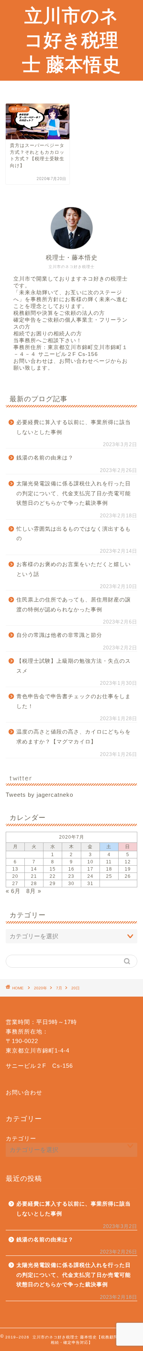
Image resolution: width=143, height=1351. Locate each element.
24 (90, 876)
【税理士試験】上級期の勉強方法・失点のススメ (73, 666)
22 (53, 876)
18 (109, 869)
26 (128, 876)
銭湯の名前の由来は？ (45, 458)
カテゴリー (21, 1138)
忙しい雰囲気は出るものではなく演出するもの (73, 534)
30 (71, 883)
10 (90, 862)
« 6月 (13, 891)
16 (71, 869)
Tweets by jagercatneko (39, 794)
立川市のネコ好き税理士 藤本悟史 (71, 39)
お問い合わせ (24, 1092)
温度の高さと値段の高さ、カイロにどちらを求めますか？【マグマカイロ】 (73, 737)
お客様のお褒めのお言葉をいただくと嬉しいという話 (73, 569)
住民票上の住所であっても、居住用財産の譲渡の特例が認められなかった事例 (73, 604)
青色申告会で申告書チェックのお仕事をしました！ (73, 701)
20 (15, 876)
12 (128, 862)
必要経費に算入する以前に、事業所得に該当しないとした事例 (73, 427)
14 (34, 869)
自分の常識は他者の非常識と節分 (59, 635)
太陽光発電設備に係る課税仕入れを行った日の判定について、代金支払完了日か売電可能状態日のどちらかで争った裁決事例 (73, 493)
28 (34, 883)
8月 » (33, 891)
